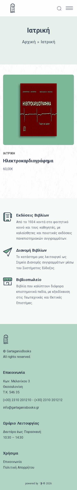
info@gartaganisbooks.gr (21, 407)
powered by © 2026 (38, 483)
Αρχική (29, 41)
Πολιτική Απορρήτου (18, 467)
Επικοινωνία (12, 462)
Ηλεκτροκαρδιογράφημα (28, 160)
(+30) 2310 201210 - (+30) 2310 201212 (33, 400)
